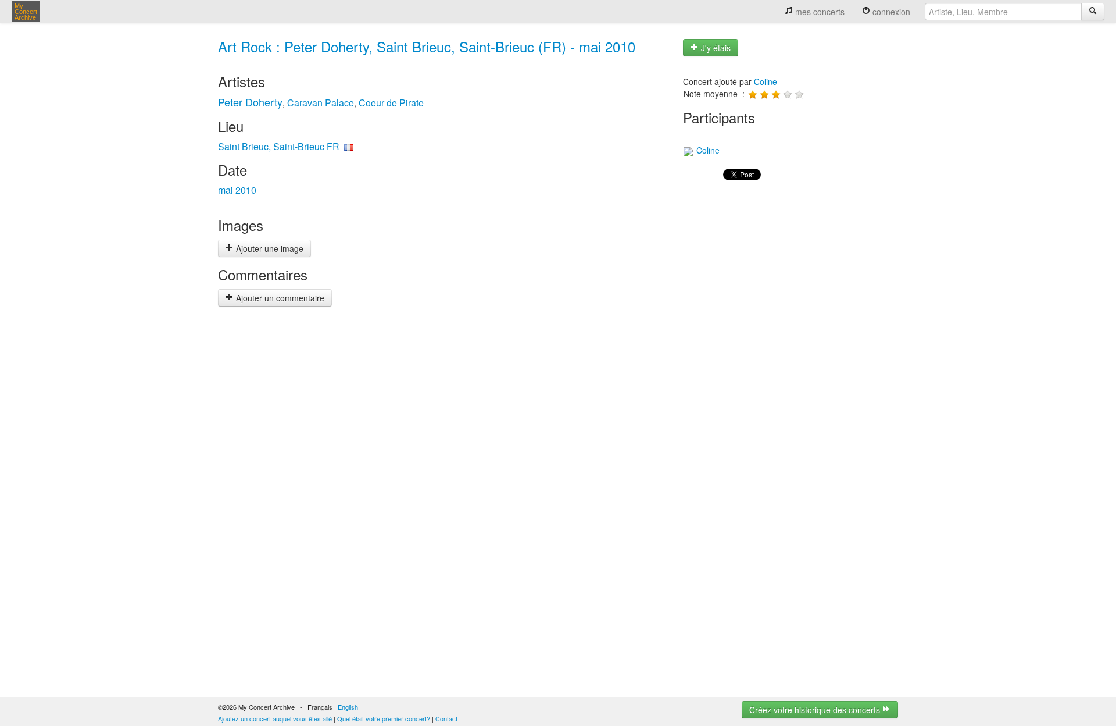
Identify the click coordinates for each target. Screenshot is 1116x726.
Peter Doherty (250, 101)
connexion (890, 11)
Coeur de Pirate (391, 102)
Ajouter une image (268, 248)
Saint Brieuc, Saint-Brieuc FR (278, 146)
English (348, 706)
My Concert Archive (26, 11)
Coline (765, 81)
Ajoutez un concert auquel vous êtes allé (275, 718)
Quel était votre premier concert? (383, 718)
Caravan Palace (320, 102)
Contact (446, 718)
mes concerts (819, 11)
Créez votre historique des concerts (815, 710)
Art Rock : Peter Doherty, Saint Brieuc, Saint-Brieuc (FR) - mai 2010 (426, 46)
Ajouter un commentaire (279, 298)
